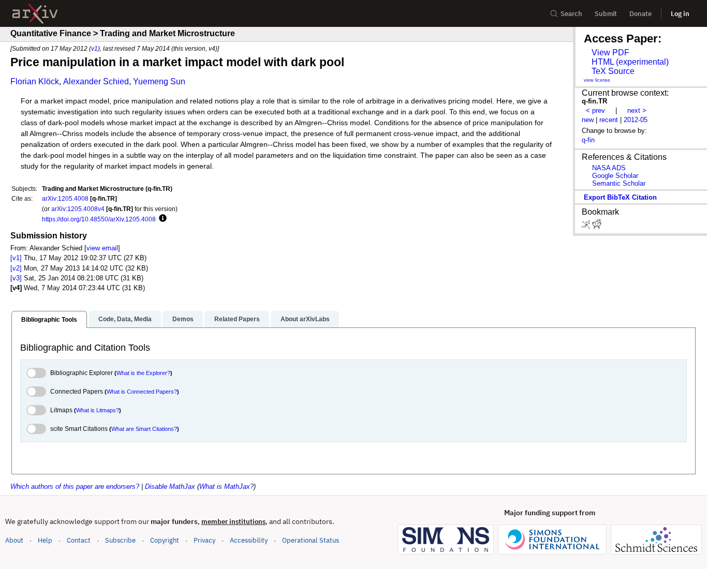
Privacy (204, 540)
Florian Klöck (34, 81)
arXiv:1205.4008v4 (78, 208)
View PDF (610, 52)
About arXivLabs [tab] (305, 319)
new (588, 120)
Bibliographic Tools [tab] (49, 319)
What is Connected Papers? (142, 391)
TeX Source (613, 71)
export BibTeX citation (620, 197)
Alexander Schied (96, 81)
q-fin (588, 140)
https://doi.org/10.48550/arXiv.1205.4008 (99, 219)
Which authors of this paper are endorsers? (74, 486)
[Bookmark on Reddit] (596, 226)
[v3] (16, 278)
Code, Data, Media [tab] (125, 319)
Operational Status (310, 540)
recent (608, 120)
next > (636, 110)
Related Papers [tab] (237, 319)
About (14, 540)
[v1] (16, 258)
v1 (94, 48)
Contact (79, 540)
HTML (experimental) (630, 61)
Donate (640, 13)
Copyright (164, 540)
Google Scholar (615, 175)
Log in (680, 13)
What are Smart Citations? (144, 429)
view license (597, 80)
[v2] (16, 268)
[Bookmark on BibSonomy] (587, 226)
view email (102, 248)
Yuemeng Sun (159, 81)
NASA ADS (609, 168)
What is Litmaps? (97, 410)
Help (45, 540)
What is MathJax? (226, 486)
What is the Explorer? (143, 373)
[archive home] (34, 14)
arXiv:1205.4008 (65, 198)
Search (571, 13)
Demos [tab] (183, 319)
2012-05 (635, 120)
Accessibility (249, 540)
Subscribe (120, 540)
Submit (606, 13)
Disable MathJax (170, 486)
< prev (595, 110)
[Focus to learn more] (161, 218)
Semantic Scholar (618, 183)
